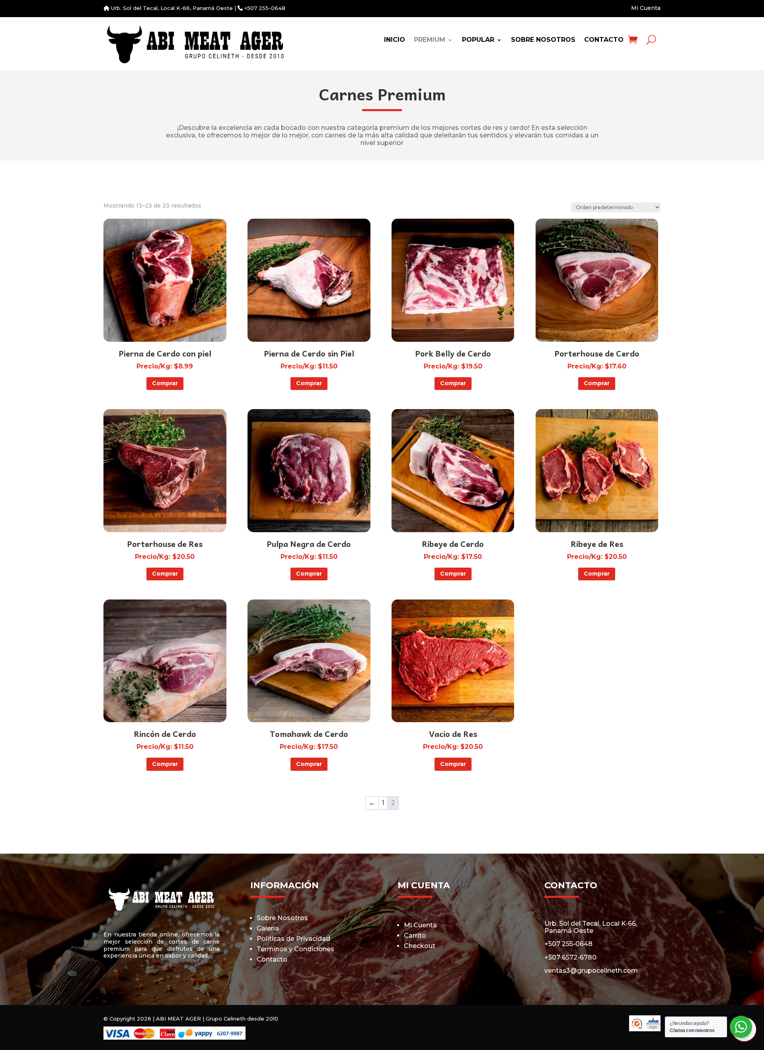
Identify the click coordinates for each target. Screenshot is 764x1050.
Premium (429, 40)
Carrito (415, 935)
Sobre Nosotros (543, 40)
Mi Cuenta (646, 8)
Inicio (394, 40)
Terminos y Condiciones (295, 949)
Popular (478, 40)
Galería (268, 928)
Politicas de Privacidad (293, 938)
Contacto (604, 40)
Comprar (165, 383)
